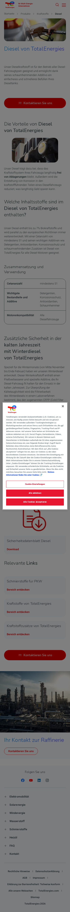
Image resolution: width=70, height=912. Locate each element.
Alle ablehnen (35, 493)
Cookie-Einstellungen (35, 484)
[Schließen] (63, 406)
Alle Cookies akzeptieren (35, 502)
